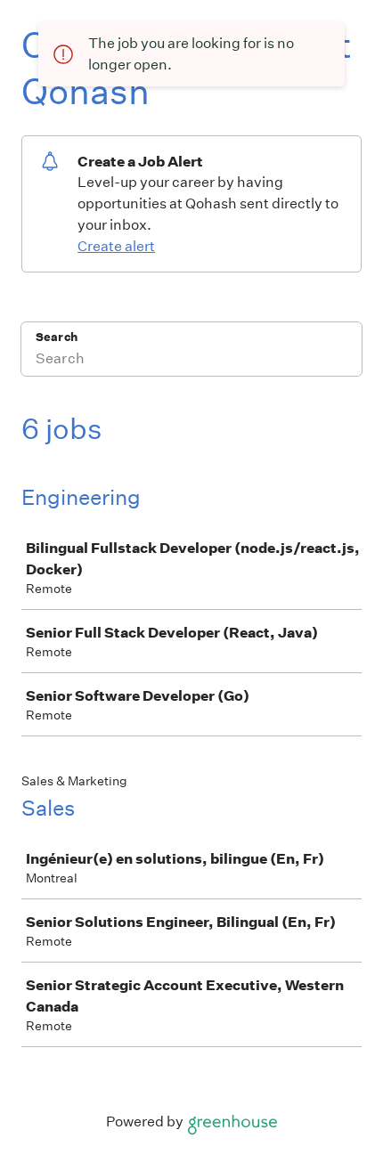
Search (56, 337)
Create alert (116, 246)
